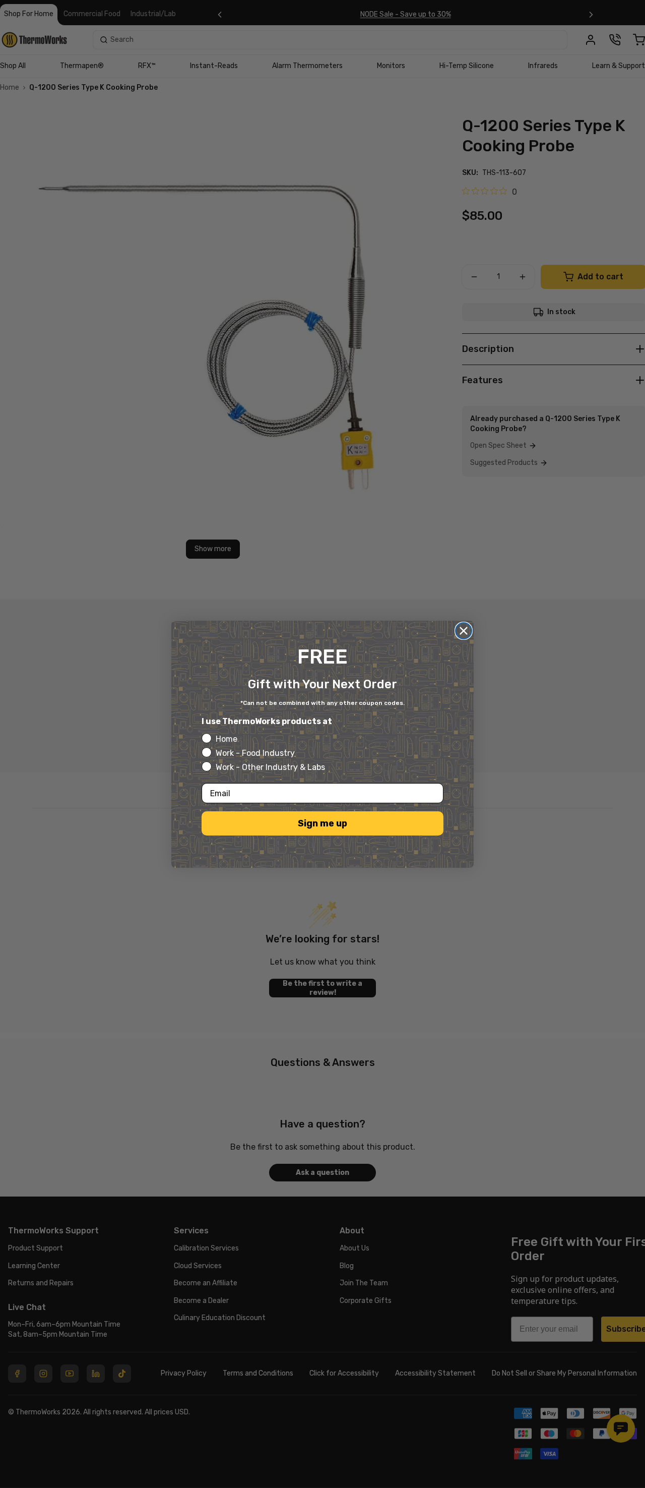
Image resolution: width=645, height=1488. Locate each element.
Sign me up (322, 823)
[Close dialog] (464, 631)
